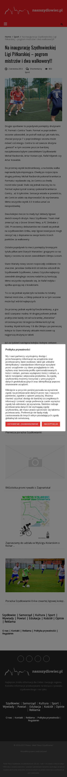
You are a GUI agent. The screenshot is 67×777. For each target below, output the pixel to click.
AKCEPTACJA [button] (51, 424)
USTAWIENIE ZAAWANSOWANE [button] (22, 424)
